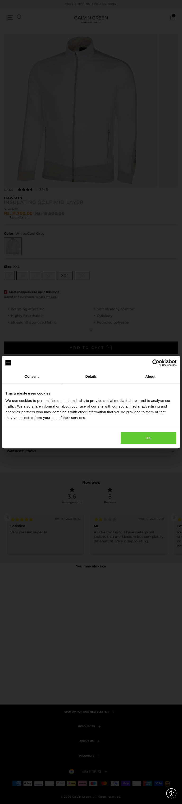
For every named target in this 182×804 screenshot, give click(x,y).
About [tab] (150, 376)
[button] (171, 793)
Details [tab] (91, 376)
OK (148, 438)
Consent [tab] (31, 376)
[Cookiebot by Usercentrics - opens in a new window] (156, 362)
